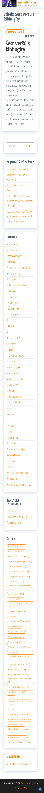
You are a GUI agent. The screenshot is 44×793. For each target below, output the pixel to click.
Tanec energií (28, 692)
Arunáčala (11, 262)
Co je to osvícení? (13, 581)
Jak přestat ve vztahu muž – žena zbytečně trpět (20, 605)
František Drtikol (14, 314)
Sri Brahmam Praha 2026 (17, 169)
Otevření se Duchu (13, 664)
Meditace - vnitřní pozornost (16, 632)
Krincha (10, 349)
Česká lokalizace (14, 522)
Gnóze (9, 320)
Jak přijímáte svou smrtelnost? (16, 611)
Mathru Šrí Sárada (15, 379)
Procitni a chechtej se (16, 449)
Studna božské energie (15, 692)
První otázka (11, 674)
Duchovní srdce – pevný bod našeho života (19, 587)
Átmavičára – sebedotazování (19, 267)
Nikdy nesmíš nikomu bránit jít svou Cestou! (18, 658)
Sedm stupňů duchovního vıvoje (18, 687)
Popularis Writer (22, 788)
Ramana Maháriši (14, 31)
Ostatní (10, 426)
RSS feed (14, 756)
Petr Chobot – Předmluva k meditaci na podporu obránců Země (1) (20, 200)
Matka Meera (13, 385)
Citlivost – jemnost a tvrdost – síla (18, 571)
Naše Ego (27, 647)
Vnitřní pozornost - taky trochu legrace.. (20, 719)
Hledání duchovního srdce (16, 599)
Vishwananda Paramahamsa (19, 484)
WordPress (25, 783)
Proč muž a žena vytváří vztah (16, 669)
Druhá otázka (24, 581)
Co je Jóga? (11, 576)
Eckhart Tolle (12, 297)
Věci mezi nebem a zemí (17, 472)
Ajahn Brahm (12, 250)
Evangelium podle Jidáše (15, 594)
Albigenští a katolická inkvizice (17, 546)
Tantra (9, 467)
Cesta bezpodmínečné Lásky (16, 566)
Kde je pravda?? (13, 338)
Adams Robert (13, 244)
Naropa (10, 414)
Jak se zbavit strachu (13, 616)
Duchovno (11, 291)
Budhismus (12, 279)
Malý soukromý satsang (14, 626)
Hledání (10, 326)
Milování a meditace (14, 642)
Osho (9, 420)
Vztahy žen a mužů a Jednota (16, 725)
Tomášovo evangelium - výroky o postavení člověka (19, 703)
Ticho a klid (11, 697)
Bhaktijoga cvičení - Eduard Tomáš (18, 556)
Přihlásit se (11, 511)
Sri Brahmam (12, 461)
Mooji (9, 408)
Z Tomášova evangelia (14, 742)
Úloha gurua (26, 742)
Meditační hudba (14, 402)
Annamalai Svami (14, 256)
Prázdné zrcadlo (22, 674)
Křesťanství (11, 344)
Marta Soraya (12, 373)
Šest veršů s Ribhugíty (18, 46)
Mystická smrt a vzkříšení (15, 647)
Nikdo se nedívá (12, 652)
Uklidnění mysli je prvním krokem (18, 714)
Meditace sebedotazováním (16, 637)
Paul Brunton (12, 437)
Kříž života (25, 621)
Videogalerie (12, 478)
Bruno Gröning (13, 273)
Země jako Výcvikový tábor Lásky (17, 737)
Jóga (8, 332)
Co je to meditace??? (22, 576)
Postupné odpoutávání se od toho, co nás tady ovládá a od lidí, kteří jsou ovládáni (19, 216)
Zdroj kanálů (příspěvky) (17, 517)
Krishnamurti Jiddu (15, 355)
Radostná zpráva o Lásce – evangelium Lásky (19, 680)
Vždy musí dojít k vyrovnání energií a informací (19, 730)
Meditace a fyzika (14, 396)
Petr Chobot (12, 443)
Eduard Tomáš (13, 303)
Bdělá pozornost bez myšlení (16, 551)
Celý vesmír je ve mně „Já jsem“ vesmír (19, 561)
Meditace (11, 390)
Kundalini (11, 361)
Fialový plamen (13, 308)
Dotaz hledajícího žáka (16, 285)
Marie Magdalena (14, 367)
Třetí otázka (11, 709)
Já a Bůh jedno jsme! (14, 621)
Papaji (9, 431)
